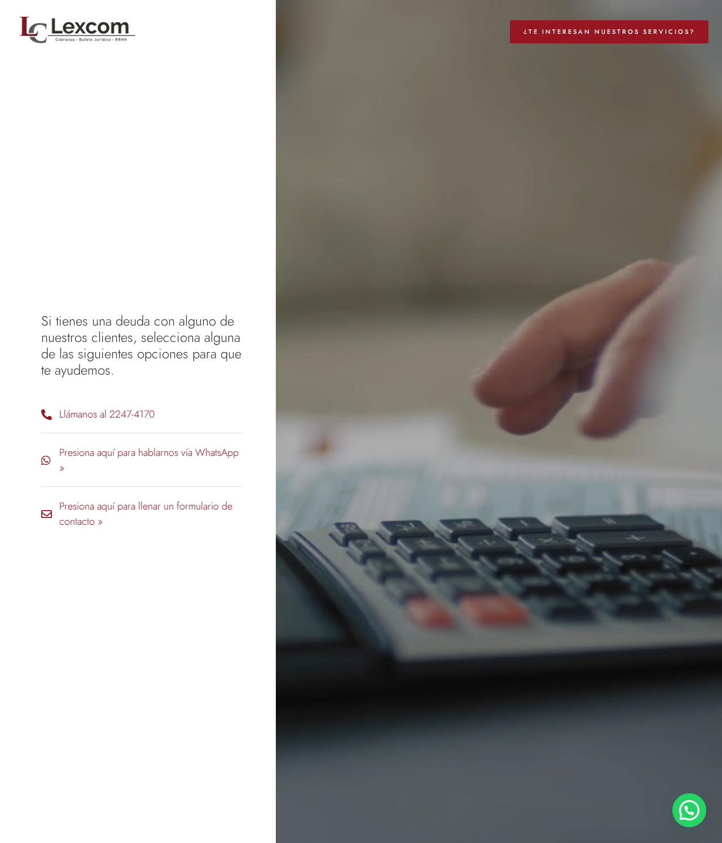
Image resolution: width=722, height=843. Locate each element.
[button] (689, 810)
